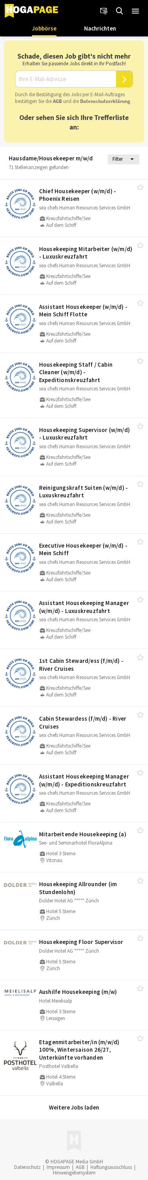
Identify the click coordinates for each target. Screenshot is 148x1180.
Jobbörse (44, 28)
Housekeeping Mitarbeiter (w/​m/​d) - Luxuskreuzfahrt (85, 253)
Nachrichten (100, 28)
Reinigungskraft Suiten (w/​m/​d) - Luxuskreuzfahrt (83, 491)
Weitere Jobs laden (74, 1107)
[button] (135, 11)
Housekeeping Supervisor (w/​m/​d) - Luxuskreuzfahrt (84, 434)
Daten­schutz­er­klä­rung (105, 101)
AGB (57, 101)
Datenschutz (27, 1167)
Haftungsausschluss (111, 1167)
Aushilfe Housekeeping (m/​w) (78, 991)
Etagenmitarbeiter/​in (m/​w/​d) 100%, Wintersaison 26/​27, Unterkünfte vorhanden (79, 1049)
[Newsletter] (104, 11)
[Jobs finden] (119, 11)
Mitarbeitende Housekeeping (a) (82, 834)
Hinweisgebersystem (74, 1172)
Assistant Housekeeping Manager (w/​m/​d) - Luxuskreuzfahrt (84, 607)
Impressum (58, 1167)
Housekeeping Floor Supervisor (81, 942)
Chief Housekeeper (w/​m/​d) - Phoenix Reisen (77, 195)
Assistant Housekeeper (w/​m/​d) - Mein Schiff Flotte (83, 310)
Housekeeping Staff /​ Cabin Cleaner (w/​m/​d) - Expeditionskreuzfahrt (75, 372)
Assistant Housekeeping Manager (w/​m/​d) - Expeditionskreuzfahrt (84, 780)
